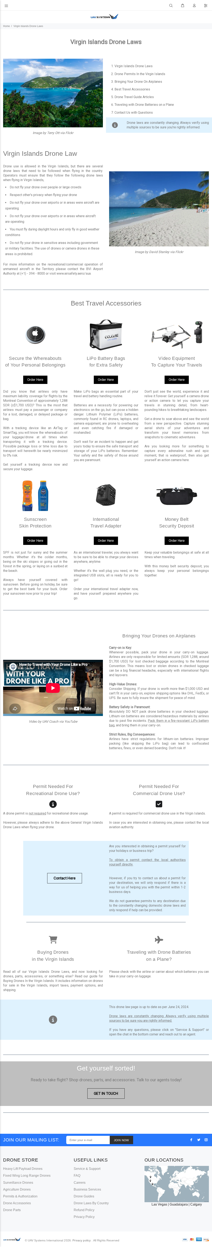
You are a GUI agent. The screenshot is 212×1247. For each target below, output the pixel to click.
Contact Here (65, 878)
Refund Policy (84, 1210)
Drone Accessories (17, 1203)
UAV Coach (50, 721)
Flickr (69, 133)
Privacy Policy (84, 1217)
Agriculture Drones (17, 1189)
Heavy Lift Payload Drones (22, 1168)
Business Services (87, 1189)
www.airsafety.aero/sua (74, 273)
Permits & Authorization (20, 1196)
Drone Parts (12, 1210)
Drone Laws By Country (91, 1203)
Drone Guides (84, 1196)
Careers (80, 1182)
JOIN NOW (121, 1140)
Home (6, 26)
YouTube (70, 721)
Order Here (35, 380)
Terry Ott (53, 133)
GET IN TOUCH (106, 1093)
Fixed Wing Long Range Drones (27, 1175)
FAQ (77, 1175)
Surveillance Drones (18, 1182)
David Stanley (159, 252)
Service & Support (87, 1168)
